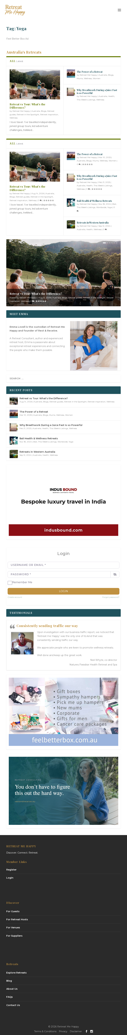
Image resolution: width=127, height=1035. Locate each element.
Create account (15, 597)
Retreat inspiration (49, 114)
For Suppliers (14, 935)
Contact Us (13, 1005)
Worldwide (101, 207)
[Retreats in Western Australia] (71, 224)
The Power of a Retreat (90, 71)
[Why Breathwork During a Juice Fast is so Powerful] (71, 92)
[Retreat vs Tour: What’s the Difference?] (35, 84)
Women (96, 78)
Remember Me (22, 582)
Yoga (109, 207)
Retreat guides (23, 196)
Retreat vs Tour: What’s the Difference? (27, 106)
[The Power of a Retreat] (71, 73)
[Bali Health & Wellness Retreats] (71, 202)
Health (111, 96)
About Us (12, 988)
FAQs (9, 996)
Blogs (43, 111)
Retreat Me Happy (21, 111)
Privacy (63, 1031)
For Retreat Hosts (17, 919)
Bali (114, 204)
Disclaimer (76, 1031)
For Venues (13, 927)
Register (11, 869)
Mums (80, 78)
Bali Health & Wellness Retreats (94, 200)
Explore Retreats (16, 972)
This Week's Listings (86, 99)
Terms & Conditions (45, 1031)
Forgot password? (110, 597)
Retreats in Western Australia (93, 222)
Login (63, 591)
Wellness (14, 118)
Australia (35, 111)
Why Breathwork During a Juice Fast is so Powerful (97, 92)
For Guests (13, 911)
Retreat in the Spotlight (28, 114)
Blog (9, 980)
